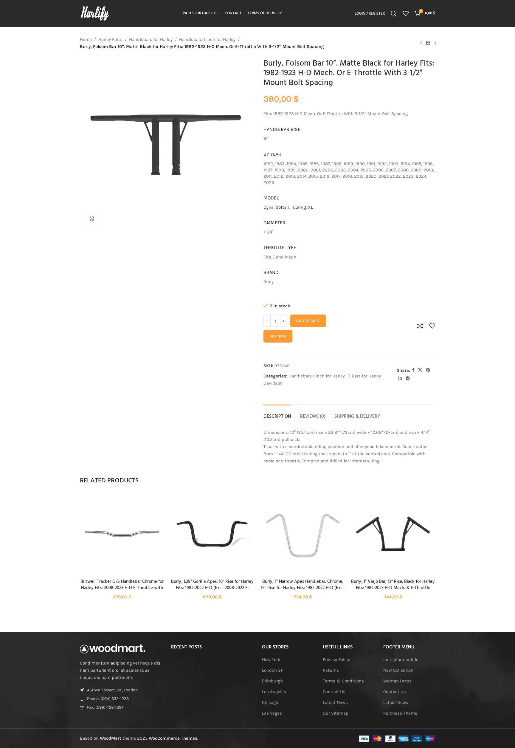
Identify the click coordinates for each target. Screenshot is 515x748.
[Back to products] (428, 43)
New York (271, 659)
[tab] (277, 414)
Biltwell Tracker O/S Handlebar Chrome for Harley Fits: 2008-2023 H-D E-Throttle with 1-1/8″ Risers (122, 588)
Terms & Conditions (343, 681)
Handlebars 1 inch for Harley (207, 39)
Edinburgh (272, 681)
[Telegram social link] (408, 378)
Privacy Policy (336, 659)
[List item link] (121, 699)
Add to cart (308, 320)
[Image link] (112, 648)
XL (310, 207)
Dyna (268, 207)
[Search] (394, 13)
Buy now (277, 336)
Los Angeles (274, 691)
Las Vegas (272, 713)
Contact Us (334, 691)
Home (86, 39)
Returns (331, 670)
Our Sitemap (335, 713)
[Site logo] (95, 13)
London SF (272, 670)
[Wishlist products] (406, 13)
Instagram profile (400, 659)
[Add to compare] (420, 326)
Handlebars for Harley (151, 39)
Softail (282, 207)
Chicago (270, 702)
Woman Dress (397, 681)
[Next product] (435, 43)
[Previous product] (421, 43)
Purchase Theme (400, 713)
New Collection (398, 670)
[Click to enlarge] (91, 218)
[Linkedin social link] (400, 378)
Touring (298, 207)
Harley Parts (110, 39)
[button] (122, 539)
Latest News (335, 702)
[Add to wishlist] (432, 326)
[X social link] (420, 370)
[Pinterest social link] (428, 370)
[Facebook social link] (413, 370)
